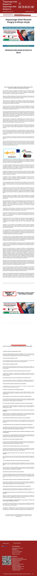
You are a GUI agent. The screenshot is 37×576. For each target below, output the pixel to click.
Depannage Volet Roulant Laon (8, 11)
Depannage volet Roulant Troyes (17, 564)
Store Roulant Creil (15, 561)
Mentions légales (6, 543)
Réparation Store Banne (16, 565)
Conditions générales (17, 543)
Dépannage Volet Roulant (16, 567)
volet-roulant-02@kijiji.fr (18, 551)
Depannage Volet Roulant (29, 11)
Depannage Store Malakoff (16, 560)
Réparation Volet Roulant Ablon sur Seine (19, 559)
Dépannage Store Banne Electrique (18, 566)
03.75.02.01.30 (17, 554)
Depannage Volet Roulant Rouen (17, 558)
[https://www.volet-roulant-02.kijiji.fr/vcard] (6, 560)
